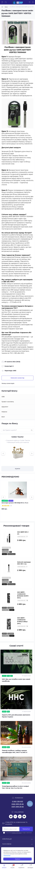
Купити (17, 468)
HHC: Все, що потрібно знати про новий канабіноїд (16, 680)
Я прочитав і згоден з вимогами (19, 832)
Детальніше (6, 855)
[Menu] (2, 2)
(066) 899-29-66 (17, 804)
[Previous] (3, 453)
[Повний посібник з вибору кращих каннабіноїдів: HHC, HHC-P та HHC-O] (16, 733)
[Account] (33, 2)
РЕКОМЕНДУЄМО (10, 477)
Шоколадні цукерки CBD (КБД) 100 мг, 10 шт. (15, 502)
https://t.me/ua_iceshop (11, 816)
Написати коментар (17, 378)
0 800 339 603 (17, 801)
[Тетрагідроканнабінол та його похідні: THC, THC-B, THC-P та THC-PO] (16, 769)
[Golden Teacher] (17, 453)
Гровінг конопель (8, 402)
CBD (3, 396)
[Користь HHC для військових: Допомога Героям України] (16, 697)
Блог (6, 6)
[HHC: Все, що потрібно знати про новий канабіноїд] (16, 661)
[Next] (32, 453)
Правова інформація (16, 832)
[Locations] (30, 2)
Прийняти (17, 859)
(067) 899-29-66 (17, 807)
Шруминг (5, 407)
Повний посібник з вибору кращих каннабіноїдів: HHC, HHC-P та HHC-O (14, 751)
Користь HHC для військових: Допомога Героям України (16, 716)
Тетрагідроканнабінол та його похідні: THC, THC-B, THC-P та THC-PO (15, 787)
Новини (4, 412)
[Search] (6, 2)
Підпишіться (26, 829)
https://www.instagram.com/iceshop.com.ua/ (15, 816)
